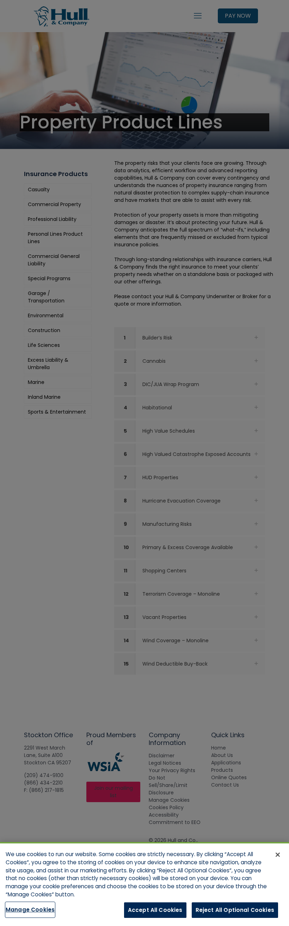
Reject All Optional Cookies (235, 910)
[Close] (277, 854)
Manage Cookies (30, 909)
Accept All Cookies (155, 910)
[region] (144, 884)
